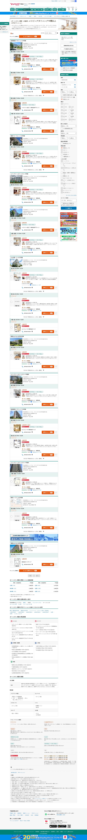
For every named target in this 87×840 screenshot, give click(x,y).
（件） (13, 585)
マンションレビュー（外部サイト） (40, 798)
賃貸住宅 (12, 9)
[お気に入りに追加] (55, 69)
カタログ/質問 (61, 9)
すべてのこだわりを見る (71, 195)
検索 (75, 1)
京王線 (73, 1)
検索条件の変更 (64, 74)
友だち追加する (51, 814)
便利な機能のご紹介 (61, 814)
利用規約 (37, 831)
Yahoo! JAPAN (54, 1)
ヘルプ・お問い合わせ (68, 831)
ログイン (26, 5)
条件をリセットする (73, 42)
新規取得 (33, 3)
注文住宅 (47, 9)
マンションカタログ (14, 820)
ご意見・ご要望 (59, 831)
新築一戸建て (34, 9)
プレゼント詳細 (19, 759)
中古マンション (26, 9)
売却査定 (55, 9)
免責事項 (53, 831)
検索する (69, 208)
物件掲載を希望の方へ (45, 831)
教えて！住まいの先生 (25, 820)
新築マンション (19, 9)
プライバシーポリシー (18, 831)
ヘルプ (59, 1)
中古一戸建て (40, 9)
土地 (50, 9)
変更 (75, 79)
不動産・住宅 (13, 813)
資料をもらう (47, 69)
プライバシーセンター (29, 831)
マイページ (70, 53)
